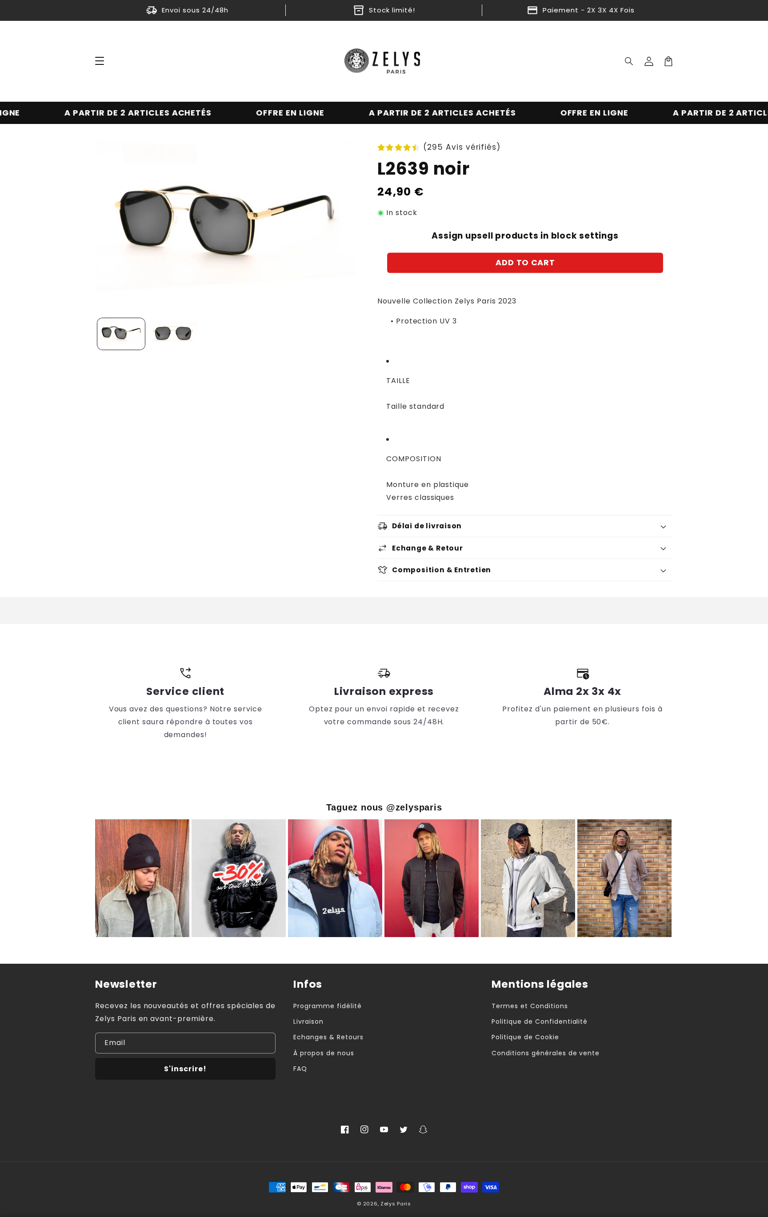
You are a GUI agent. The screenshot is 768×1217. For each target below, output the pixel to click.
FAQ (300, 1068)
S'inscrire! (185, 1069)
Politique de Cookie (525, 1037)
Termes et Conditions (530, 1006)
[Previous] (108, 878)
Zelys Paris (395, 1203)
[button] (629, 61)
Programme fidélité (327, 1006)
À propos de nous (323, 1053)
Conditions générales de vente (546, 1053)
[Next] (659, 878)
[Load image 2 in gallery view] (173, 334)
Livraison (308, 1021)
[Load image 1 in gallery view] (121, 334)
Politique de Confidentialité (540, 1021)
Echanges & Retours (328, 1037)
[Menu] (99, 61)
